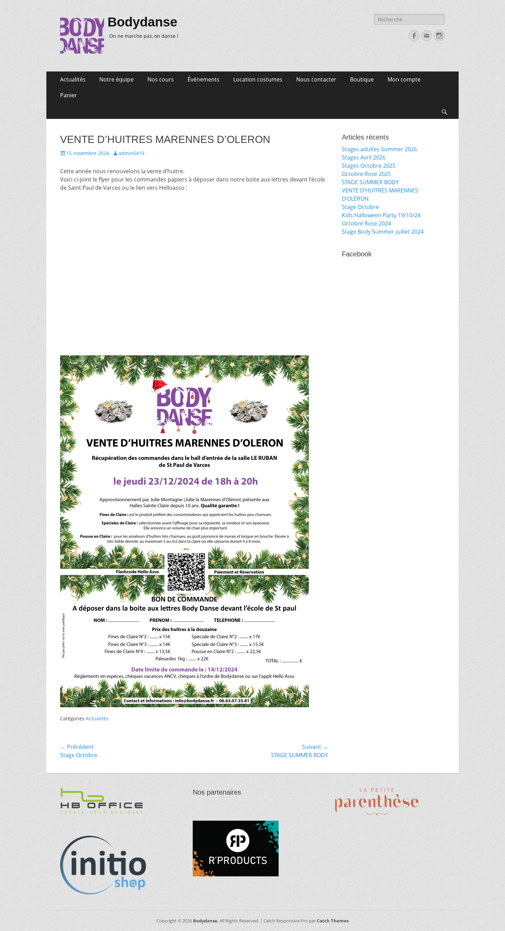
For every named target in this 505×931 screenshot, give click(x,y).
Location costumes (257, 79)
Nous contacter (316, 79)
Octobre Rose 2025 (366, 174)
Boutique (362, 79)
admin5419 (131, 153)
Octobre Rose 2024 (366, 223)
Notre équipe (116, 79)
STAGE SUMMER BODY (370, 182)
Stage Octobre (360, 207)
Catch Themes (333, 921)
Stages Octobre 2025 (368, 165)
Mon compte (404, 79)
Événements (204, 79)
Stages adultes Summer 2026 (379, 149)
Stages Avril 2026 (363, 157)
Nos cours (160, 79)
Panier (68, 95)
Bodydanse (142, 22)
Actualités (73, 79)
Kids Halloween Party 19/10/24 (381, 215)
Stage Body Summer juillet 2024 (383, 231)
